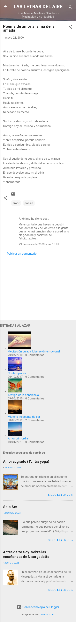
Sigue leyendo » (60, 495)
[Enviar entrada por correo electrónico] (13, 195)
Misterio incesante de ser (24, 416)
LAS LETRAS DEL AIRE (38, 6)
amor (16, 203)
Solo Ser (10, 507)
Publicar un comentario (22, 253)
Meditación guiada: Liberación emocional (34, 351)
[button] (70, 27)
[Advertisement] (38, 286)
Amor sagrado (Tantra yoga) (26, 461)
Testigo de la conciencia (23, 395)
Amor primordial (18, 438)
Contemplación (17, 373)
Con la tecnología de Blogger (40, 607)
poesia (29, 203)
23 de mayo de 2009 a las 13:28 (39, 244)
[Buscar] (70, 8)
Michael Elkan (47, 614)
